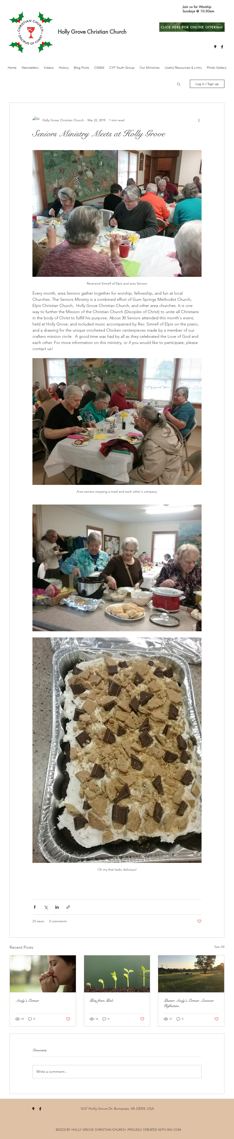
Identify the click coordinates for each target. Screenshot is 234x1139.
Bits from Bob (101, 1000)
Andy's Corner (27, 1000)
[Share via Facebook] (34, 907)
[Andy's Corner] (43, 973)
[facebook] (222, 47)
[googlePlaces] (215, 47)
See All (219, 947)
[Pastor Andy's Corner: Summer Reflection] (191, 973)
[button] (178, 84)
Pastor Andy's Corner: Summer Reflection (188, 1003)
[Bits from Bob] (117, 973)
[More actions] (199, 120)
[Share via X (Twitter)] (46, 907)
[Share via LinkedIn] (57, 907)
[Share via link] (68, 907)
